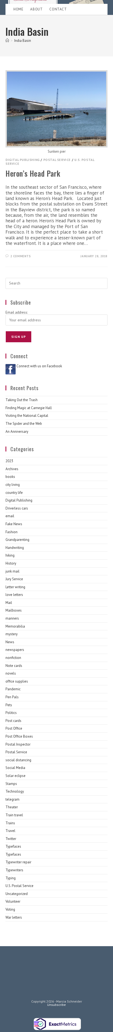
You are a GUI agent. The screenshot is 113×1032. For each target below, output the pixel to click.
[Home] (7, 40)
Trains (10, 823)
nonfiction (13, 657)
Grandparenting (17, 539)
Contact (58, 9)
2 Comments (20, 256)
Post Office (13, 728)
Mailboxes (13, 610)
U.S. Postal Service (19, 885)
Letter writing (15, 587)
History (10, 563)
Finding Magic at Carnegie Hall (28, 408)
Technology (14, 791)
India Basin (22, 40)
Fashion (11, 532)
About (36, 9)
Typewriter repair (18, 862)
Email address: (16, 312)
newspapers (14, 649)
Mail (8, 602)
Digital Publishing (22, 160)
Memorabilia (15, 626)
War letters (13, 917)
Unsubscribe (56, 1005)
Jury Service (14, 579)
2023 (9, 461)
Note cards (13, 665)
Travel (10, 830)
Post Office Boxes (19, 736)
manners (12, 618)
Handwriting (14, 547)
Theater (11, 807)
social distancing (18, 760)
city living (12, 484)
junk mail (12, 571)
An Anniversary (16, 431)
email (9, 516)
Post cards (13, 720)
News (9, 642)
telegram (12, 799)
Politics (11, 712)
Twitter (10, 838)
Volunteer (12, 901)
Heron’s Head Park (32, 173)
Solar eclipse (15, 775)
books (10, 476)
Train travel (14, 815)
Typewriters (14, 870)
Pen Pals (12, 697)
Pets (8, 705)
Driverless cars (16, 508)
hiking (10, 555)
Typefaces (13, 846)
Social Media (15, 767)
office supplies (16, 681)
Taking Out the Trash (21, 400)
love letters (14, 594)
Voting (10, 909)
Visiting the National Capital (26, 415)
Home (18, 9)
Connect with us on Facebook (39, 366)
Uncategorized (16, 893)
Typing (10, 878)
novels (10, 673)
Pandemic (13, 689)
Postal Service (57, 160)
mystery (11, 634)
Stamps (11, 783)
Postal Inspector (17, 744)
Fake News (13, 524)
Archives (11, 469)
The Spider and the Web (23, 423)
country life (14, 492)
